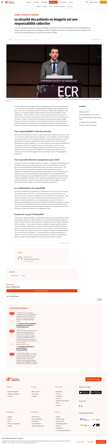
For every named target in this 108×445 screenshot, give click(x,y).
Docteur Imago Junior (38, 426)
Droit (50, 6)
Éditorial (58, 405)
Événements (35, 421)
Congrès (34, 396)
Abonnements (60, 421)
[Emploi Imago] (84, 425)
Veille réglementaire (61, 423)
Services (71, 2)
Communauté (62, 2)
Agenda (58, 417)
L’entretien (59, 396)
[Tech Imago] (84, 419)
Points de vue (35, 417)
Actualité (28, 2)
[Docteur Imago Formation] (96, 425)
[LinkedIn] (81, 406)
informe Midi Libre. (30, 334)
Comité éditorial (36, 423)
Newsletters (59, 428)
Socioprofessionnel (13, 391)
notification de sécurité (30, 336)
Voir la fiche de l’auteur (29, 261)
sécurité (23, 275)
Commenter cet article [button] (42, 290)
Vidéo (57, 403)
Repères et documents (62, 401)
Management (53, 2)
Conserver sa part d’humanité (87, 125)
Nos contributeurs (37, 419)
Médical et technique (13, 394)
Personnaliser (80, 442)
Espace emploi (60, 419)
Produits (10, 396)
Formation (36, 2)
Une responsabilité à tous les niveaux (89, 115)
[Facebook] (79, 406)
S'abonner (103, 2)
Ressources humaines (59, 6)
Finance (45, 6)
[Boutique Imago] (96, 419)
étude (32, 319)
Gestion (38, 6)
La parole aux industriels (63, 430)
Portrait (58, 394)
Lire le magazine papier (93, 379)
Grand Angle (44, 2)
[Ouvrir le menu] (2, 2)
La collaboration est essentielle (87, 122)
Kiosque (58, 426)
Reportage (59, 391)
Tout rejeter (91, 442)
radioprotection (14, 275)
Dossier (58, 398)
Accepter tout (101, 442)
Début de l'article (84, 112)
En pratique (35, 394)
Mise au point (36, 391)
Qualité (70, 6)
